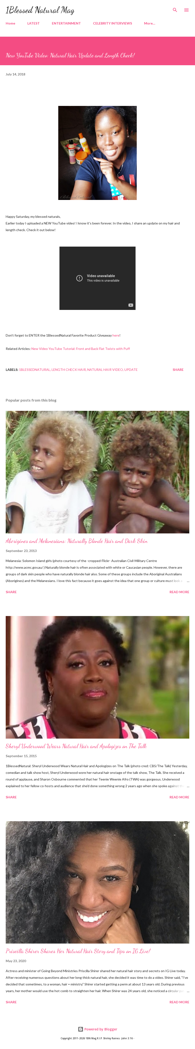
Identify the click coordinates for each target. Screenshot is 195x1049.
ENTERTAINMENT (66, 23)
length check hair (69, 370)
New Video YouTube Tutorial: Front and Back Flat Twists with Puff (80, 349)
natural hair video (105, 370)
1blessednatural (34, 370)
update (131, 370)
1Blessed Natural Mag (40, 10)
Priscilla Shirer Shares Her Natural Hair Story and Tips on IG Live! (78, 951)
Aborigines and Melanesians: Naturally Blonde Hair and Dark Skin (76, 540)
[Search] (175, 8)
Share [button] (178, 370)
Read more (179, 592)
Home (10, 23)
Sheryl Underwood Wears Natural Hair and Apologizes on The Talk (76, 746)
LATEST (33, 23)
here (115, 335)
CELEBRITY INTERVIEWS (112, 23)
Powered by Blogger (100, 1029)
